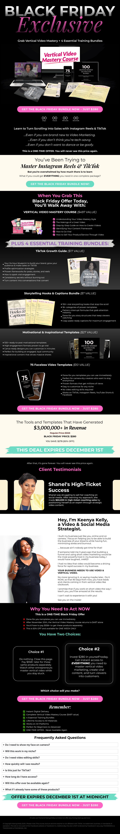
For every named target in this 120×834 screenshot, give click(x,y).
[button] (2, 492)
